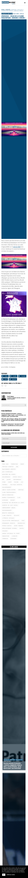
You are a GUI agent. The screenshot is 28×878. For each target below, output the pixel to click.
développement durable (9, 528)
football (5, 484)
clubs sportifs (6, 515)
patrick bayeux (6, 525)
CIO (22, 482)
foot (23, 520)
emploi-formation (7, 495)
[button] (5, 376)
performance (17, 479)
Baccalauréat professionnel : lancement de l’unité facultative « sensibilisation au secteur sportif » (12, 424)
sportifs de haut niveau (10, 505)
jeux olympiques (7, 471)
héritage (20, 489)
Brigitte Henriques (8, 513)
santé (9, 482)
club (18, 497)
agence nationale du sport (11, 533)
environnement (7, 510)
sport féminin (18, 525)
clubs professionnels (9, 492)
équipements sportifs (9, 469)
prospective (21, 523)
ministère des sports (8, 474)
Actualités (8, 9)
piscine (16, 482)
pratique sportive (7, 466)
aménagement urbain (8, 507)
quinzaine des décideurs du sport (13, 502)
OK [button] (3, 874)
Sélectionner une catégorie (10, 455)
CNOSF (22, 464)
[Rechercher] (25, 405)
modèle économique (8, 497)
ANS (17, 466)
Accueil (3, 9)
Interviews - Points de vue (15, 760)
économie (13, 538)
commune (5, 538)
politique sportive (16, 484)
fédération (14, 464)
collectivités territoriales (10, 520)
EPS (3, 479)
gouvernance (6, 477)
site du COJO (16, 247)
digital (22, 528)
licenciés (14, 536)
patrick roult (17, 477)
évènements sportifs (8, 523)
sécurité (16, 515)
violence (5, 531)
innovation (5, 536)
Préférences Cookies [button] (11, 874)
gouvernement (6, 487)
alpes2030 (5, 500)
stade (4, 482)
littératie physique (8, 518)
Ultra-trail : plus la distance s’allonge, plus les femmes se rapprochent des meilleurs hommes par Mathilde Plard (13, 420)
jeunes (9, 479)
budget (13, 500)
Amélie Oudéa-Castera (9, 489)
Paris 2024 (9, 13)
